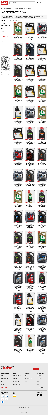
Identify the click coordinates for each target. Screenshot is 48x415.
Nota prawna (39, 375)
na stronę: (21, 20)
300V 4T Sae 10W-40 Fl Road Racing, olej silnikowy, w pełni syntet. (30, 164)
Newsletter (2, 381)
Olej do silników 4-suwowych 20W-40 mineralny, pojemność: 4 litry (42, 59)
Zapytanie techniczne (4, 378)
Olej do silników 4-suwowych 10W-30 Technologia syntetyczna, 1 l (42, 350)
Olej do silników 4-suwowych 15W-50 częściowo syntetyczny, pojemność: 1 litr (18, 329)
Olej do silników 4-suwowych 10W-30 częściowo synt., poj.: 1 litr (30, 308)
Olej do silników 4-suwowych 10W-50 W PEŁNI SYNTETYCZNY (18, 143)
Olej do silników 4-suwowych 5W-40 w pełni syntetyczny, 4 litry (18, 164)
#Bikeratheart (15, 378)
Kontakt (2, 375)
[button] (34, 2)
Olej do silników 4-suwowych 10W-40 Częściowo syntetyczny (30, 38)
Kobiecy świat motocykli (17, 375)
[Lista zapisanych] (43, 2)
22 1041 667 (7, 368)
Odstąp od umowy (4, 387)
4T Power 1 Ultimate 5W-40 (18, 100)
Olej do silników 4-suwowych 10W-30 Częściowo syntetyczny (30, 101)
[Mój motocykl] (41, 2)
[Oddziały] (38, 2)
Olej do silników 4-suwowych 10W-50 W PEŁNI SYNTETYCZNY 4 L (30, 226)
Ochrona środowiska (40, 387)
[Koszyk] (46, 2)
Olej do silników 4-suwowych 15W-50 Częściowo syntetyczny (30, 80)
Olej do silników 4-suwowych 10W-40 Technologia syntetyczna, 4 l (18, 185)
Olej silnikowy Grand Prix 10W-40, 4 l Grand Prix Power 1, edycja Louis (18, 38)
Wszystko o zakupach (28, 378)
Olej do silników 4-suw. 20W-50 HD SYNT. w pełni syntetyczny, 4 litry (42, 308)
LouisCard (2, 384)
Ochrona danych (39, 378)
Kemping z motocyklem (16, 384)
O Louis (26, 375)
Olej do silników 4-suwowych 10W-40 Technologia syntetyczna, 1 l (18, 287)
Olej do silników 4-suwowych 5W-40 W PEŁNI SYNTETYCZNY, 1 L (30, 287)
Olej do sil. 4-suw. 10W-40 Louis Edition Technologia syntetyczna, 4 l (42, 38)
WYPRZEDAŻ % (5, 36)
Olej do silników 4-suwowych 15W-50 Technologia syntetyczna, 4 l (42, 185)
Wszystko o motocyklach (17, 381)
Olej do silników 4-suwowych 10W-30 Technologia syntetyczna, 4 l (30, 122)
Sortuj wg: (39, 20)
